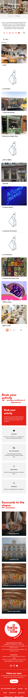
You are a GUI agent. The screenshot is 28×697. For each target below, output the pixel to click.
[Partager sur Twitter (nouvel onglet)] (7, 33)
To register (14, 681)
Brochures (21, 692)
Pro (26, 688)
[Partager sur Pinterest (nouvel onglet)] (16, 33)
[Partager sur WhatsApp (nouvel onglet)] (13, 33)
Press (5, 692)
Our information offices (8, 688)
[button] (23, 32)
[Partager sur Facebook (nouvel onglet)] (4, 33)
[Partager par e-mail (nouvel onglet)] (19, 33)
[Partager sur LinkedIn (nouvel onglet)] (10, 33)
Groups (20, 688)
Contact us (12, 692)
